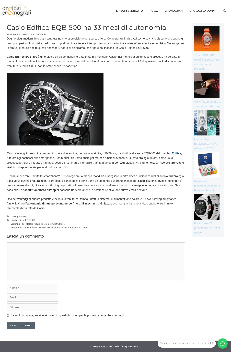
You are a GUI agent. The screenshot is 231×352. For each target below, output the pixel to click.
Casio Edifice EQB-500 (23, 220)
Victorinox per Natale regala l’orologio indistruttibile (38, 223)
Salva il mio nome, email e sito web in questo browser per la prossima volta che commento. (68, 315)
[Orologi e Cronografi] (17, 10)
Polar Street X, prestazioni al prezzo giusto (207, 228)
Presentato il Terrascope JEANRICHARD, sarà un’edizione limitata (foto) (49, 227)
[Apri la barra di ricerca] (224, 11)
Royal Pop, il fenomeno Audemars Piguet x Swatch (207, 186)
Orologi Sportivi (19, 216)
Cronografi (174, 11)
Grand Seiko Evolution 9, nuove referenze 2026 (205, 144)
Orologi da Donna (202, 11)
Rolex (154, 11)
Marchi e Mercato (129, 11)
